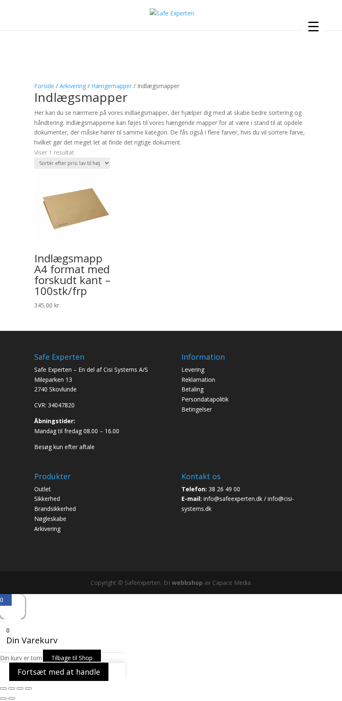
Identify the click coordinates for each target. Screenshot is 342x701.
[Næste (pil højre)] (11, 698)
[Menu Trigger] (313, 26)
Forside (44, 86)
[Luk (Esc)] (28, 688)
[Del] (20, 688)
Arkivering (73, 86)
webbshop (187, 583)
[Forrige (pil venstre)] (3, 698)
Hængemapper (111, 86)
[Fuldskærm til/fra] (11, 688)
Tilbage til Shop (72, 658)
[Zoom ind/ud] (3, 688)
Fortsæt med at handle (59, 672)
